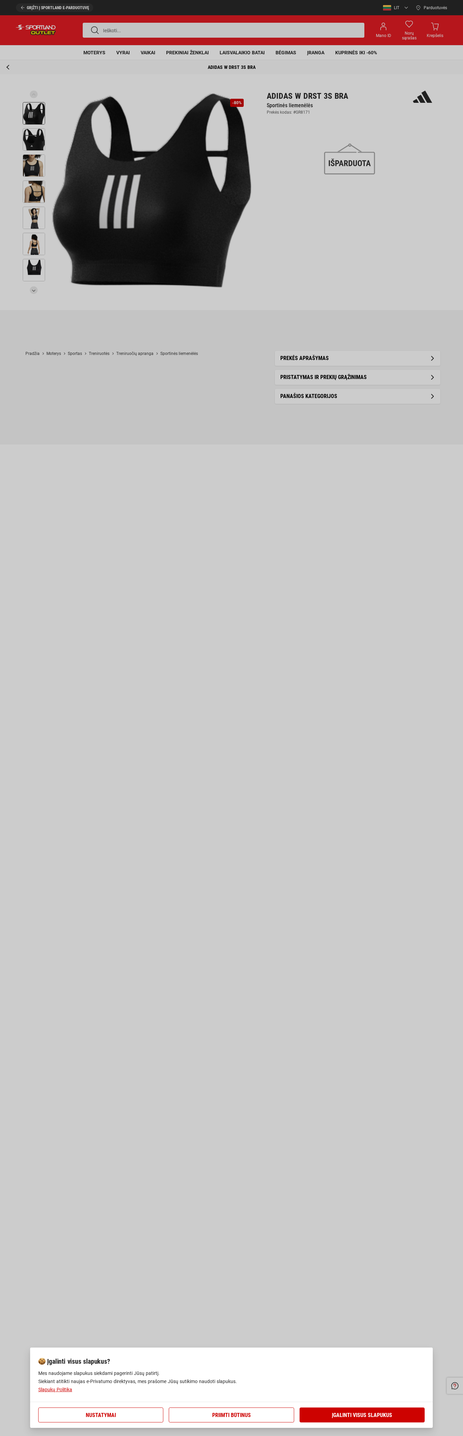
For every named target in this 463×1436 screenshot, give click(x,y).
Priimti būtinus (231, 1415)
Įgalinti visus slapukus (362, 1415)
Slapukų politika (55, 1389)
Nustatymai (101, 1415)
